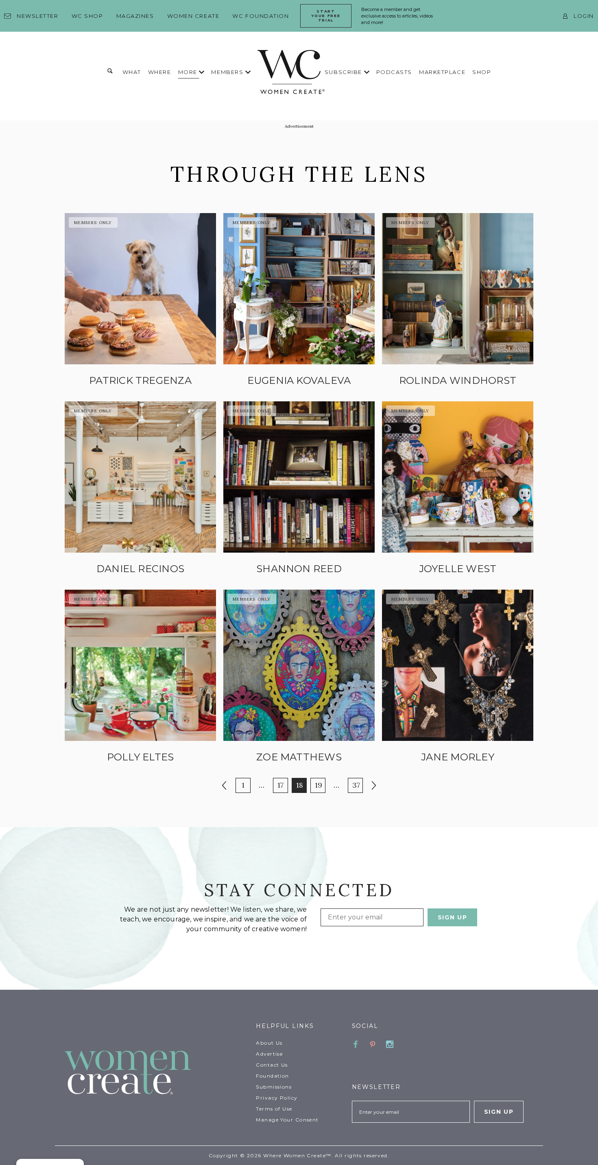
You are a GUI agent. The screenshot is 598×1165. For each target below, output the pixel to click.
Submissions (274, 1087)
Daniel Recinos (140, 569)
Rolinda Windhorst (457, 380)
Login (584, 16)
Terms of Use (274, 1109)
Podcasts (394, 72)
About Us (269, 1043)
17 (282, 785)
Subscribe (344, 72)
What (131, 72)
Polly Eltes (140, 757)
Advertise (269, 1054)
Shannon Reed (299, 569)
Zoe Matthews (299, 757)
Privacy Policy (276, 1098)
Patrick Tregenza (140, 380)
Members (228, 72)
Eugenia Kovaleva (299, 380)
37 (357, 785)
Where (159, 72)
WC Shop (87, 16)
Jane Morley (457, 757)
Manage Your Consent (287, 1120)
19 (319, 785)
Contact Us (272, 1065)
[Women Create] (155, 1073)
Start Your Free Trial (325, 15)
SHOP (481, 72)
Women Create (193, 16)
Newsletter (38, 16)
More (188, 72)
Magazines (135, 16)
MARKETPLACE (442, 72)
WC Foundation (260, 16)
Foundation (272, 1076)
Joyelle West (458, 569)
